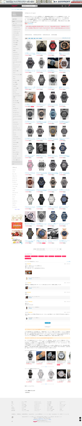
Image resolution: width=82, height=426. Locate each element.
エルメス (64, 256)
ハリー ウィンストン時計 (17, 74)
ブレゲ (14, 72)
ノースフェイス (15, 184)
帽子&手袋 (13, 410)
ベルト (13, 406)
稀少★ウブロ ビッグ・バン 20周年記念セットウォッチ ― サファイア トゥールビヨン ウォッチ (30, 88)
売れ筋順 (40, 38)
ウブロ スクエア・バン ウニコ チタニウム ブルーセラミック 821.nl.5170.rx (64, 224)
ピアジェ (14, 98)
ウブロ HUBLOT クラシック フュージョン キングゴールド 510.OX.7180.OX (64, 241)
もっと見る (68, 261)
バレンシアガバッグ (37, 409)
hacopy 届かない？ (55, 414)
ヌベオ (14, 150)
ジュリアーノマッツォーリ (17, 120)
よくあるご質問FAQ (38, 414)
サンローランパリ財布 (50, 409)
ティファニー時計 (16, 102)
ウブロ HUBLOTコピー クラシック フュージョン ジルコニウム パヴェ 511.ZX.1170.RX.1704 (30, 122)
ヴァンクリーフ (15, 192)
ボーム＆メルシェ (16, 112)
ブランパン (15, 144)
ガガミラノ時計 (15, 70)
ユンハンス (15, 126)
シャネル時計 (15, 44)
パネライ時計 (24, 409)
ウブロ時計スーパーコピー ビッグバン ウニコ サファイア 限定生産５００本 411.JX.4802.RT (30, 54)
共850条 (34, 249)
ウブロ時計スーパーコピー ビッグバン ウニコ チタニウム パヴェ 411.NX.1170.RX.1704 (41, 139)
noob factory (27, 392)
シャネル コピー (34, 256)
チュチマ (14, 134)
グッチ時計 (15, 82)
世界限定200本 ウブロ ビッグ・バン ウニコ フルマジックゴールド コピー (41, 54)
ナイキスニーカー (62, 401)
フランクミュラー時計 (25, 410)
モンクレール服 (62, 405)
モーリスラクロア (16, 93)
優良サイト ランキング (64, 414)
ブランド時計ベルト (16, 159)
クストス (14, 68)
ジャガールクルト (16, 54)
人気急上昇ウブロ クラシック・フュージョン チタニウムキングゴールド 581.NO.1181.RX (53, 156)
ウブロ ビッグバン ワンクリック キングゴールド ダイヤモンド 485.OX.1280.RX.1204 (53, 190)
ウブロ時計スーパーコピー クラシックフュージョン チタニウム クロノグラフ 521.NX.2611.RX (53, 207)
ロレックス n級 (28, 258)
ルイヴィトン (41, 256)
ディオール (14, 182)
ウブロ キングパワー (37, 34)
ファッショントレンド (16, 161)
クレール (14, 148)
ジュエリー (13, 409)
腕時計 (13, 21)
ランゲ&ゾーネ (15, 108)
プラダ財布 (49, 404)
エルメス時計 (15, 84)
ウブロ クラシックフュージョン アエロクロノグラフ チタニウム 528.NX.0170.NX (41, 71)
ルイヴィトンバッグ (37, 401)
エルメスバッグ (36, 406)
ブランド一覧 (17, 209)
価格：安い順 (36, 38)
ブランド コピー (58, 256)
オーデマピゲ (15, 38)
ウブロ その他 (54, 34)
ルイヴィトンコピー (63, 404)
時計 (12, 401)
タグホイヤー (15, 52)
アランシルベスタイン (17, 138)
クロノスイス (15, 122)
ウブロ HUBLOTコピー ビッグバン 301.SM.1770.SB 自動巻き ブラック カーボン (64, 122)
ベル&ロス (15, 86)
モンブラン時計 (15, 100)
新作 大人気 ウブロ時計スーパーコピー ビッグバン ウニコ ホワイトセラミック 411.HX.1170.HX (30, 224)
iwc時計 (14, 50)
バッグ (13, 404)
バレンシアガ (14, 186)
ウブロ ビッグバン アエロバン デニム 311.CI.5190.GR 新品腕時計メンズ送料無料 (41, 190)
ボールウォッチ (15, 146)
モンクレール (27, 256)
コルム (14, 78)
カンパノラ (15, 156)
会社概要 (13, 414)
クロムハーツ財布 (50, 406)
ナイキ (46, 256)
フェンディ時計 (15, 154)
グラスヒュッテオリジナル (17, 130)
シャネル (14, 188)
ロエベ (13, 198)
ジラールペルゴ (15, 124)
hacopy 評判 (31, 414)
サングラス (61, 410)
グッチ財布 (49, 405)
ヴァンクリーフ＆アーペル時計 (17, 96)
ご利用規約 (18, 414)
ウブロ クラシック (46, 34)
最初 (38, 249)
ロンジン (14, 132)
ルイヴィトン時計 (16, 80)
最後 (60, 249)
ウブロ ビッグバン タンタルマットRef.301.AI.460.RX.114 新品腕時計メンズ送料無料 (53, 173)
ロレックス (15, 23)
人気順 (29, 38)
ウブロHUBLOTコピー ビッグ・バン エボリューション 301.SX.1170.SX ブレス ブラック (53, 88)
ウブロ (14, 25)
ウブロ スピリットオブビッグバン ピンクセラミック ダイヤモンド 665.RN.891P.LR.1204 (30, 173)
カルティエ (14, 203)
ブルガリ (14, 205)
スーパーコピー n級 (46, 414)
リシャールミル (15, 48)
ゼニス (14, 76)
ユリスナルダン (15, 136)
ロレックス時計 (24, 401)
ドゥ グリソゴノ (16, 114)
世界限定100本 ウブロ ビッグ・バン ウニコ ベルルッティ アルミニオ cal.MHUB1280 (41, 156)
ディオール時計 (15, 142)
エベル (14, 104)
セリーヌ (14, 194)
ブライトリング (15, 56)
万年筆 (61, 409)
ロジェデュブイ (15, 58)
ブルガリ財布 (49, 401)
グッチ (13, 196)
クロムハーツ (51, 256)
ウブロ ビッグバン (28, 34)
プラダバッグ (36, 408)
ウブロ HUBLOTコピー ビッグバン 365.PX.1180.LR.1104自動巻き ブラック (41, 122)
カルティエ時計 (15, 40)
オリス (14, 106)
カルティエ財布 (49, 408)
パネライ (14, 46)
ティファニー (14, 207)
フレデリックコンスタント (17, 117)
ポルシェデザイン (16, 152)
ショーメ (14, 140)
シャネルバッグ (36, 404)
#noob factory (30, 23)
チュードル (15, 90)
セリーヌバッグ (36, 405)
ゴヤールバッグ (36, 410)
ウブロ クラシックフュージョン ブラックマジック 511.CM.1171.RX (64, 105)
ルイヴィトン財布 (50, 410)
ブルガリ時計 (15, 42)
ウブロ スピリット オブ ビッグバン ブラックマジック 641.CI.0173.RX (41, 88)
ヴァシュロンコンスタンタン (17, 63)
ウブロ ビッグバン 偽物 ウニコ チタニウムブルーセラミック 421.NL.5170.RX (53, 224)
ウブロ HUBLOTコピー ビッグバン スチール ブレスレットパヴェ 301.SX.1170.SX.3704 (41, 224)
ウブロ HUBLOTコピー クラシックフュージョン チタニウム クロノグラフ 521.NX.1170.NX (30, 139)
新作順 (32, 38)
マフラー (61, 408)
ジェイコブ (15, 60)
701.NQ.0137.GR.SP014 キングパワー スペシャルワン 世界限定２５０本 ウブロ (64, 156)
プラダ (13, 190)
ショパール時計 (15, 88)
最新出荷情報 (24, 414)
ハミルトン (15, 110)
